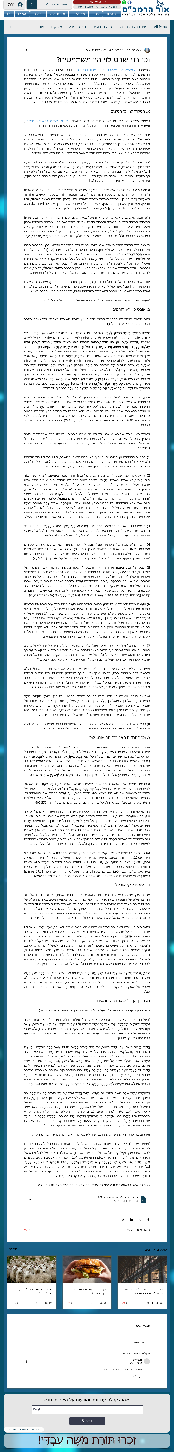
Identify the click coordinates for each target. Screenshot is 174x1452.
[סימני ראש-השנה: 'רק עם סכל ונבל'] (31, 1269)
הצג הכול (12, 1249)
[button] (97, 2)
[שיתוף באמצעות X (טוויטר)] (140, 1219)
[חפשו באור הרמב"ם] (32, 4)
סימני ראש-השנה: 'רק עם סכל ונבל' (34, 1291)
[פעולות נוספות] (26, 50)
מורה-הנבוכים (103, 27)
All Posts (160, 27)
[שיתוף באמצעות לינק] (123, 1219)
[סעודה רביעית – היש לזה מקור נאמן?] (87, 1269)
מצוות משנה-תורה (133, 27)
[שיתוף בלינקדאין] (131, 1219)
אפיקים (56, 27)
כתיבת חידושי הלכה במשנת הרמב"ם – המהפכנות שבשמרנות (143, 1292)
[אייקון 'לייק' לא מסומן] (139, 1376)
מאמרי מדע (77, 27)
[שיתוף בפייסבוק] (148, 1219)
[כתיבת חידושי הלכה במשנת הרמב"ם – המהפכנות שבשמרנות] (142, 1269)
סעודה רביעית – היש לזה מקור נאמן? (90, 1291)
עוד (41, 27)
